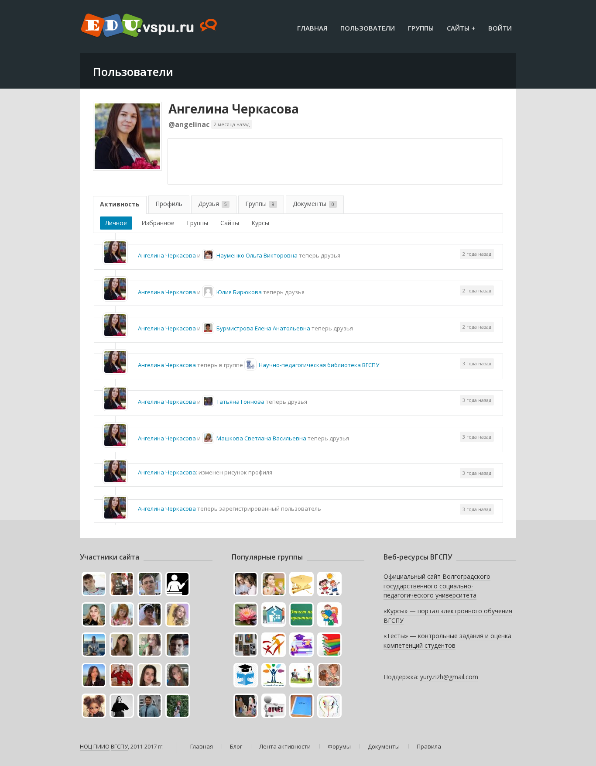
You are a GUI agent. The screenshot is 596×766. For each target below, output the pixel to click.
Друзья (212, 203)
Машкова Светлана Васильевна (261, 438)
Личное (116, 223)
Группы (421, 28)
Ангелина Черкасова (233, 108)
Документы (313, 203)
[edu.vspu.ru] (150, 26)
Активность (120, 204)
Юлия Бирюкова (239, 292)
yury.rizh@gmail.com (449, 677)
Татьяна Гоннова (240, 401)
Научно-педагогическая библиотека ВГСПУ (319, 365)
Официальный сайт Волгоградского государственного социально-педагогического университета (437, 585)
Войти (500, 28)
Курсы (260, 223)
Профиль (168, 203)
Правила (429, 746)
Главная (312, 28)
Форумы (339, 746)
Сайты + (461, 28)
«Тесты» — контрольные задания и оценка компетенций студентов (447, 640)
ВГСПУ (119, 746)
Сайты (229, 223)
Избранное (158, 223)
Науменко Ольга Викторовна (257, 255)
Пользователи (367, 28)
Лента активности (285, 746)
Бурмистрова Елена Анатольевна (263, 328)
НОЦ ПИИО (95, 746)
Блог (236, 746)
